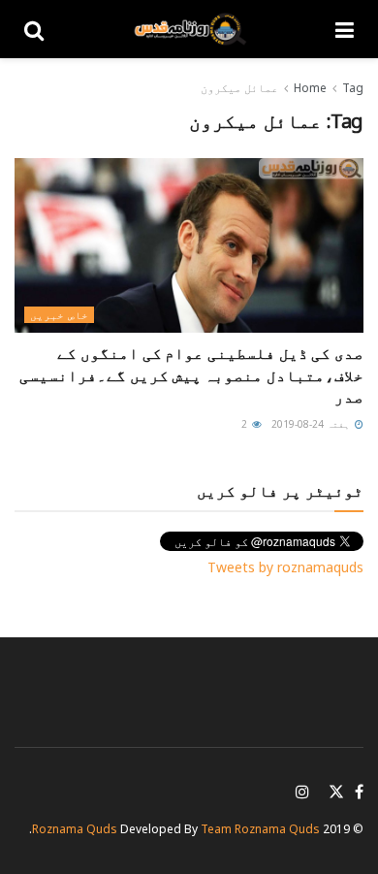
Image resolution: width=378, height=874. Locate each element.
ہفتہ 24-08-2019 (312, 424)
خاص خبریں (59, 315)
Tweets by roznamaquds (285, 567)
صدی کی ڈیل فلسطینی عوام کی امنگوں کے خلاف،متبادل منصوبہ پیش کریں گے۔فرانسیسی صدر (191, 374)
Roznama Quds (74, 829)
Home (310, 88)
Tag (352, 88)
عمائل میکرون (239, 88)
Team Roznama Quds (260, 829)
